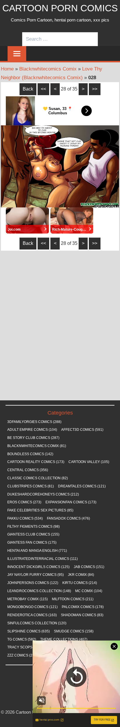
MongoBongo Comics (32, 607)
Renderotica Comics (32, 615)
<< (43, 88)
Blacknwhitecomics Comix (48, 69)
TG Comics (21, 639)
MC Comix (88, 591)
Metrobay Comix (27, 599)
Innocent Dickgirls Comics (38, 567)
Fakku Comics (25, 518)
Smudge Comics (73, 631)
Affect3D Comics (82, 430)
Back (28, 88)
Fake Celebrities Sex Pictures (40, 510)
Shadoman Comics (82, 615)
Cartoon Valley (88, 462)
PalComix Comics (83, 607)
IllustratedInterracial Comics (42, 559)
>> (94, 88)
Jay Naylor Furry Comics (35, 575)
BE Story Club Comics (33, 438)
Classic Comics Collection (37, 478)
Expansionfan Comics (70, 502)
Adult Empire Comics (32, 430)
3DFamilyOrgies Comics (34, 422)
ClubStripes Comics (30, 486)
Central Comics (27, 470)
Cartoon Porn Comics (60, 8)
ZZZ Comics (22, 655)
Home (7, 69)
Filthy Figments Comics (33, 527)
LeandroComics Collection (39, 591)
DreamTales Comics (82, 486)
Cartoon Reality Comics (35, 462)
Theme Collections (63, 639)
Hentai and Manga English (37, 551)
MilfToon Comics (72, 599)
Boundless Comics (30, 454)
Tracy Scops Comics (32, 647)
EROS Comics (24, 502)
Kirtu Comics (79, 583)
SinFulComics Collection (36, 623)
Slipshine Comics (28, 631)
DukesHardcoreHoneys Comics (43, 494)
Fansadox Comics (68, 518)
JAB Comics (89, 567)
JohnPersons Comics (32, 583)
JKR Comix (81, 575)
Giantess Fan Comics (32, 542)
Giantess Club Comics (33, 534)
